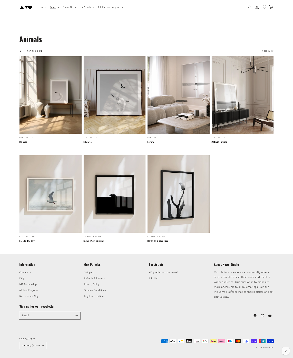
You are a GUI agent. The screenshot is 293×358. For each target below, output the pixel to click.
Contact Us (25, 272)
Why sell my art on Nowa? (163, 272)
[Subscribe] (76, 315)
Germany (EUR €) (31, 345)
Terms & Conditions (95, 290)
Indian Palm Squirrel (93, 240)
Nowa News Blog (28, 296)
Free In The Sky (27, 240)
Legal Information (94, 296)
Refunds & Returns (94, 278)
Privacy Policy (91, 284)
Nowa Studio (268, 348)
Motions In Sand (219, 141)
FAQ (21, 278)
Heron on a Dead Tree (157, 240)
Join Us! (153, 278)
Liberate (87, 141)
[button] (54, 7)
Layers (150, 141)
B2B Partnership (28, 284)
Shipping (89, 272)
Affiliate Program (28, 290)
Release (23, 141)
